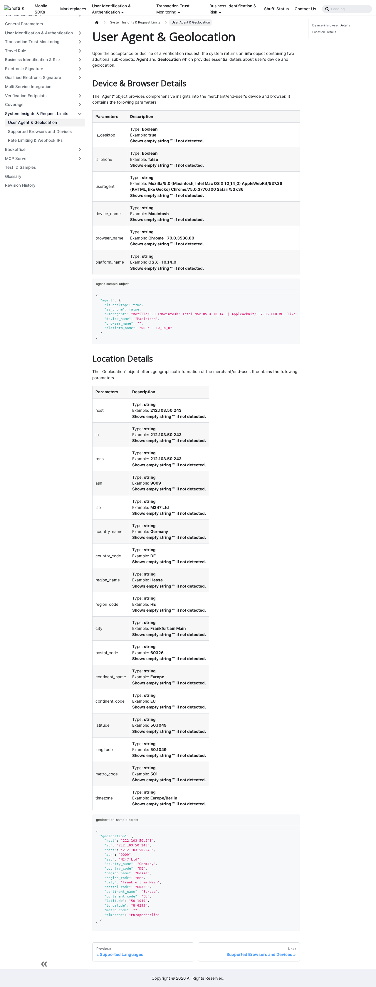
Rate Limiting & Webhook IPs (35, 140)
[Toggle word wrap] (285, 295)
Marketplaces (73, 8)
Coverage (14, 104)
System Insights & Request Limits (36, 113)
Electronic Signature (24, 68)
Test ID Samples (20, 167)
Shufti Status (276, 8)
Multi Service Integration (28, 86)
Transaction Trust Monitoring (32, 41)
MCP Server (16, 158)
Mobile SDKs (41, 9)
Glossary (13, 176)
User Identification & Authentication (39, 33)
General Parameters (24, 23)
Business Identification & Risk (33, 59)
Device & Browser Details (331, 25)
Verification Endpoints (25, 95)
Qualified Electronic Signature (33, 77)
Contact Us (305, 8)
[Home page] (97, 22)
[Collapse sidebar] (44, 963)
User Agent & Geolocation (32, 122)
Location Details (324, 32)
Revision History (20, 185)
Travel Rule (15, 50)
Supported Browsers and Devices (40, 131)
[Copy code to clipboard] (294, 295)
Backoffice (15, 149)
